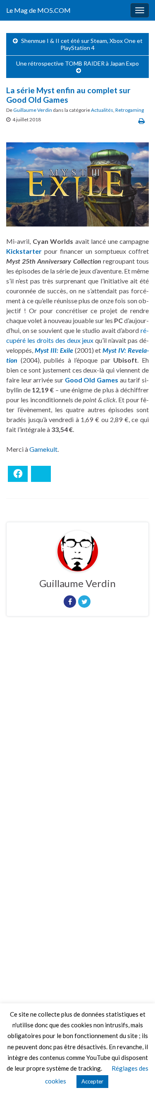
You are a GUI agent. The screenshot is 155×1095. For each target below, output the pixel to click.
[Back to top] (136, 1076)
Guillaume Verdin (32, 110)
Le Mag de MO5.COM (38, 10)
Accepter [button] (92, 1081)
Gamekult (43, 449)
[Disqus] (77, 736)
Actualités (102, 110)
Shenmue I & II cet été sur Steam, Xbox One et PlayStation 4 (82, 44)
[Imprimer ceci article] (141, 121)
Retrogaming (129, 110)
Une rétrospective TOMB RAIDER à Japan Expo (77, 63)
